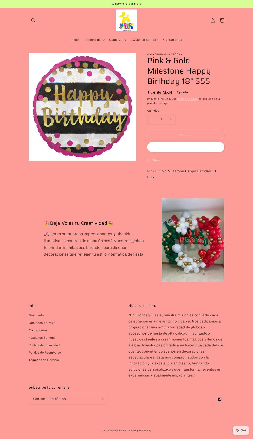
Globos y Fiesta (118, 430)
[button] (33, 20)
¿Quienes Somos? (42, 337)
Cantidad (153, 110)
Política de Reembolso (45, 352)
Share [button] (156, 160)
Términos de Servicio (44, 360)
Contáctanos (38, 330)
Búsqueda (36, 315)
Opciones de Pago (42, 322)
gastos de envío (187, 98)
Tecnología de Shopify (140, 430)
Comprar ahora (186, 147)
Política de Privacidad (44, 345)
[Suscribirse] (102, 399)
